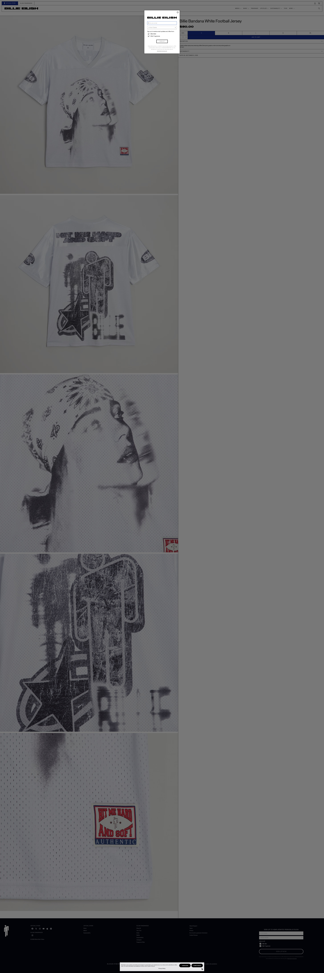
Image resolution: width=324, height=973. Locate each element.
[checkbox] (162, 34)
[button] (178, 12)
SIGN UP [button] (162, 41)
